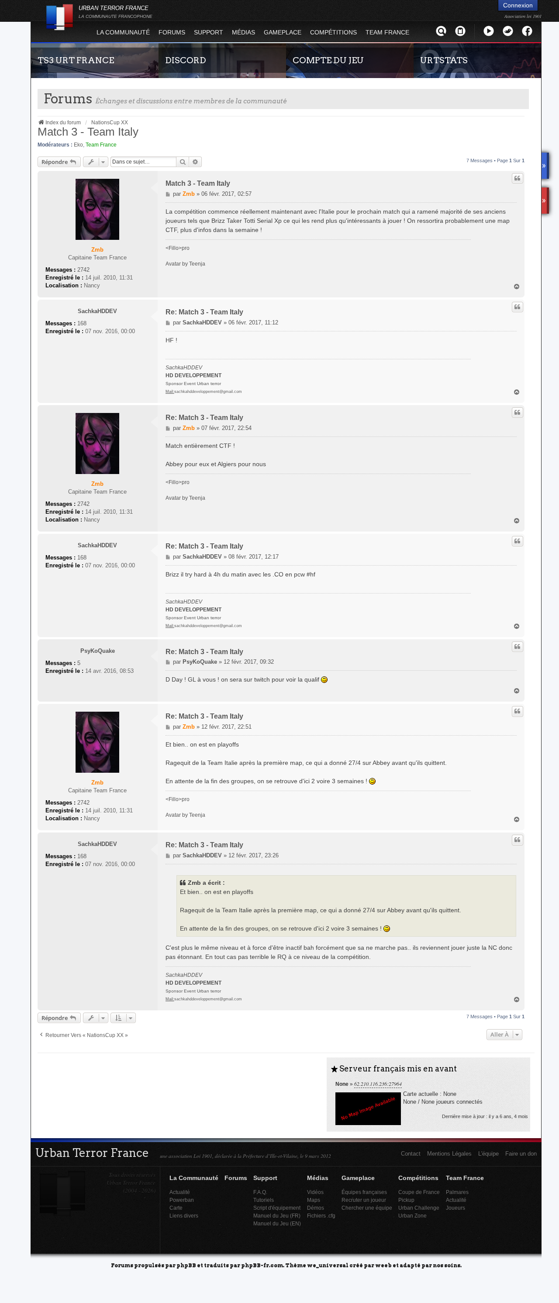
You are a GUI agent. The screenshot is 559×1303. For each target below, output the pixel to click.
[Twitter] (508, 30)
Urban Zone (412, 1215)
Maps (313, 1200)
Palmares (457, 1192)
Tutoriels (263, 1200)
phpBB (186, 1265)
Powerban (181, 1200)
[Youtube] (488, 30)
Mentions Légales (449, 1153)
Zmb (97, 249)
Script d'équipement (276, 1208)
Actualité (179, 1192)
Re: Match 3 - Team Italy (204, 312)
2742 (83, 269)
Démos (315, 1208)
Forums (172, 32)
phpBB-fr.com (262, 1265)
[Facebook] (527, 30)
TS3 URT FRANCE (76, 60)
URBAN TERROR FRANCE (115, 12)
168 (81, 323)
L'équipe (488, 1153)
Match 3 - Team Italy (88, 132)
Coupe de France (419, 1192)
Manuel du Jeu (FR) (276, 1215)
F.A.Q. (260, 1192)
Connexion (518, 5)
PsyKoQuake (97, 651)
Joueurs (455, 1208)
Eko (78, 145)
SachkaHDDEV (97, 311)
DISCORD (185, 60)
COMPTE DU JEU (328, 60)
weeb (383, 1265)
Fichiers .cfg (321, 1215)
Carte (176, 1208)
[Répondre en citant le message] (517, 178)
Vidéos (315, 1192)
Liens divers (183, 1215)
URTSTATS (444, 60)
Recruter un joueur (364, 1200)
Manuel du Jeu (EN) (277, 1223)
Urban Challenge (418, 1208)
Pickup (406, 1200)
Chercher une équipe (367, 1208)
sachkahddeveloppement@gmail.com (208, 391)
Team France (101, 145)
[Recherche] (441, 30)
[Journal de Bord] (460, 30)
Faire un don (521, 1153)
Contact (411, 1153)
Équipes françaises (364, 1192)
